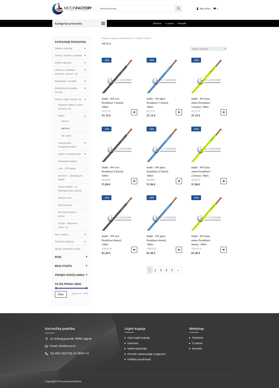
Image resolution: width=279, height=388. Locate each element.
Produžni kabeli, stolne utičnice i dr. (70, 106)
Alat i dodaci (61, 234)
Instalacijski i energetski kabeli (67, 144)
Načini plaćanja (137, 348)
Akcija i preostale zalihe (67, 248)
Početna (106, 38)
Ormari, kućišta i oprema (68, 55)
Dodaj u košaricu (134, 112)
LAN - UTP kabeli (67, 168)
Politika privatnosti (139, 359)
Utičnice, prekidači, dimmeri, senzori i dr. (66, 71)
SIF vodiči (66, 135)
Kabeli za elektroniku (69, 153)
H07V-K (65, 128)
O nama (197, 343)
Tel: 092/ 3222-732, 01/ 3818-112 (69, 353)
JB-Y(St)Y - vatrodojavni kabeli (70, 177)
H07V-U (65, 121)
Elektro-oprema (63, 62)
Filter (61, 294)
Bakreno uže (65, 197)
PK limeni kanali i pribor (67, 214)
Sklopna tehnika (63, 48)
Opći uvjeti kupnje (138, 338)
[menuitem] (157, 23)
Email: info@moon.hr (63, 346)
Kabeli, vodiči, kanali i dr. (122, 38)
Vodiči (139, 38)
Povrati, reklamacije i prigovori (146, 354)
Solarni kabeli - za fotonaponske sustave (70, 188)
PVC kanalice (65, 205)
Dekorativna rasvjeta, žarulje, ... (66, 90)
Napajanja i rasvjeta (66, 81)
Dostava (132, 343)
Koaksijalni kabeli (67, 161)
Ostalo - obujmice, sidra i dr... (68, 225)
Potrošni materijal (64, 241)
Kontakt (197, 348)
